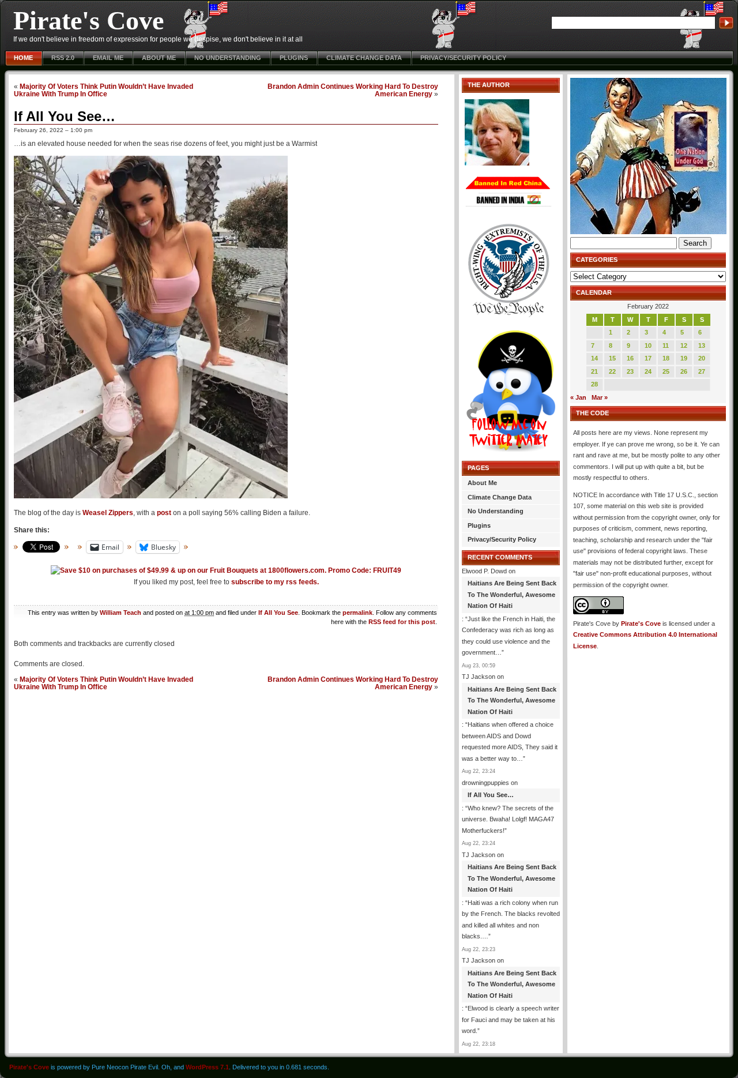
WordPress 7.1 (207, 1067)
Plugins (294, 57)
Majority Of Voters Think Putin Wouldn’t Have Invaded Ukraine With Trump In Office (103, 89)
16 (630, 358)
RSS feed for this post (401, 621)
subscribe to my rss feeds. (275, 582)
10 (648, 345)
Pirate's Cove (88, 20)
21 (594, 371)
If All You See (278, 612)
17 (648, 358)
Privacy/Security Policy (463, 57)
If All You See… (64, 116)
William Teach (120, 612)
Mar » (600, 397)
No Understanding (227, 57)
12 (683, 345)
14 (594, 358)
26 (683, 371)
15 (612, 358)
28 (594, 384)
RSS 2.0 (62, 57)
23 (630, 371)
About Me (159, 57)
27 (701, 371)
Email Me (108, 57)
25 (665, 371)
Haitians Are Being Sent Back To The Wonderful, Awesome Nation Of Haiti (512, 594)
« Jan (578, 397)
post (164, 513)
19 (683, 358)
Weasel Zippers (107, 513)
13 (701, 345)
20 (701, 358)
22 (612, 371)
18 (665, 358)
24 (648, 371)
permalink (357, 612)
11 (665, 345)
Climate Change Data (364, 57)
